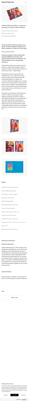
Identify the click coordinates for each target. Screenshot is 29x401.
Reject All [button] (23, 395)
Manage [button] (5, 395)
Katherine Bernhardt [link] (10, 36)
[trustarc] (24, 399)
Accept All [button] (14, 395)
